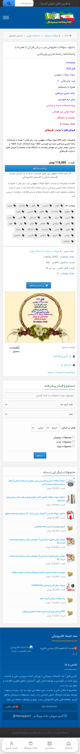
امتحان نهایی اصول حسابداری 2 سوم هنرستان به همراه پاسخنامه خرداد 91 (37, 557)
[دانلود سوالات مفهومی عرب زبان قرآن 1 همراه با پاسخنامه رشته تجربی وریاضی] (40, 342)
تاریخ (55, 235)
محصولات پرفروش (62, 437)
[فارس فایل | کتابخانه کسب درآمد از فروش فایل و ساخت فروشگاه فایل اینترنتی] (59, 17)
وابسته (44, 229)
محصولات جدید (63, 442)
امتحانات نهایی (33, 36)
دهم (45, 217)
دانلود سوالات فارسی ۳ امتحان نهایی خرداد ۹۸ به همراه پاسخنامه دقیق (35, 513)
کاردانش (33, 217)
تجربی (46, 205)
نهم (21, 223)
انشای (43, 235)
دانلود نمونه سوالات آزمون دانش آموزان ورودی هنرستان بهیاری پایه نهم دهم (36, 498)
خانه (66, 36)
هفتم (43, 223)
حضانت (55, 211)
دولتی (67, 235)
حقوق (68, 211)
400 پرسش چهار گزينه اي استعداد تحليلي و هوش (43, 611)
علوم (57, 205)
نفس (68, 223)
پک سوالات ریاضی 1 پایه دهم (52, 598)
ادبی (68, 217)
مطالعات (67, 241)
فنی (20, 217)
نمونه (18, 229)
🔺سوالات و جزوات (52, 36)
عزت (10, 217)
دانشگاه (31, 229)
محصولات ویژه (64, 446)
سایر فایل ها (66, 365)
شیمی (30, 211)
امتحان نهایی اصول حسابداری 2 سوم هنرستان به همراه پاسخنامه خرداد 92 (37, 541)
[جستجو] (9, 3)
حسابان (17, 235)
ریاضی (55, 223)
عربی (10, 205)
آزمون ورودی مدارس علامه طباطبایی (49, 526)
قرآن (32, 223)
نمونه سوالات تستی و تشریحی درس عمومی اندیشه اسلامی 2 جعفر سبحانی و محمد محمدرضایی (36, 482)
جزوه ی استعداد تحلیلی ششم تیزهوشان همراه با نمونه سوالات (38, 572)
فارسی (31, 235)
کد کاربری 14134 (62, 356)
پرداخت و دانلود (40, 168)
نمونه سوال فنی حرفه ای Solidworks (48, 585)
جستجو (40, 455)
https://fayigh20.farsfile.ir (61, 372)
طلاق (42, 211)
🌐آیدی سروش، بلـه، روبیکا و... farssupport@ (40, 716)
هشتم (22, 205)
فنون (18, 211)
